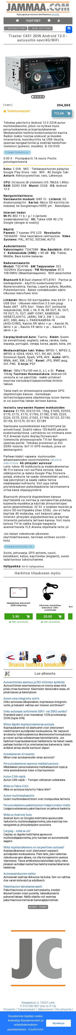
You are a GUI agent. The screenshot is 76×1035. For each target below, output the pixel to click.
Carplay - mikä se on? (17, 831)
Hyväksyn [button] (59, 1023)
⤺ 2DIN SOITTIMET (40, 28)
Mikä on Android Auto (18, 814)
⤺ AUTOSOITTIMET (15, 28)
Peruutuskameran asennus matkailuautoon (31, 763)
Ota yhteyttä (63, 1009)
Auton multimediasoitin (19, 795)
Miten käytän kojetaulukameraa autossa (29, 724)
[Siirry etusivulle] (17, 20)
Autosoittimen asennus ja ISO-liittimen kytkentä (34, 682)
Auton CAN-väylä (14, 776)
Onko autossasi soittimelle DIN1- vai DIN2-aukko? (35, 711)
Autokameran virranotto (19, 754)
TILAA (59, 113)
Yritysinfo (9, 1009)
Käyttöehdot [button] (35, 1029)
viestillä (55, 14)
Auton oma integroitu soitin (21, 698)
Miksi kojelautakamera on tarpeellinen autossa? (34, 847)
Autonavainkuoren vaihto (20, 873)
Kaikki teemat (38, 907)
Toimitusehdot (26, 1009)
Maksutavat (45, 1009)
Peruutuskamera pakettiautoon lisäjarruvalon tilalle (37, 805)
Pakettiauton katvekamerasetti (23, 886)
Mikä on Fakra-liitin (16, 786)
